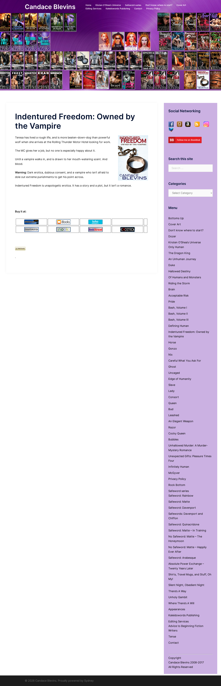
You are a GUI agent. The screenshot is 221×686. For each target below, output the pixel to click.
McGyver (174, 472)
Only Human (176, 247)
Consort (173, 397)
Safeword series (133, 5)
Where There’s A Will (181, 603)
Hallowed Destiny (179, 271)
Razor (172, 427)
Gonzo (172, 348)
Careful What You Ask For (184, 360)
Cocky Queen (177, 433)
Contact (138, 8)
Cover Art (181, 5)
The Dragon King (179, 253)
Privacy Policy (153, 8)
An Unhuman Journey (182, 259)
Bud (170, 409)
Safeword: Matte (179, 501)
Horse (172, 342)
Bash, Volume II (178, 313)
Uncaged (174, 372)
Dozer (172, 236)
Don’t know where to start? (159, 5)
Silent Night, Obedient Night (186, 585)
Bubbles (173, 439)
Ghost (172, 366)
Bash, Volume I (177, 307)
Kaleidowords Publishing (118, 8)
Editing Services (93, 8)
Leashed (173, 415)
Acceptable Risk (178, 295)
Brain (171, 289)
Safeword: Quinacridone (183, 524)
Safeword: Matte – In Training (187, 530)
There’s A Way (177, 591)
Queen (172, 403)
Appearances (176, 609)
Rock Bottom (176, 485)
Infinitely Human (178, 466)
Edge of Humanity (179, 378)
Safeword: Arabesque (182, 557)
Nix (170, 354)
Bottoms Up (176, 218)
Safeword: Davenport (182, 507)
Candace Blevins (50, 7)
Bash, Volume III (178, 319)
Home (88, 5)
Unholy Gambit (177, 597)
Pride (171, 301)
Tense (172, 636)
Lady (171, 390)
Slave (171, 384)
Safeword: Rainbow (180, 495)
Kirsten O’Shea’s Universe (108, 5)
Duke (171, 265)
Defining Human (178, 325)
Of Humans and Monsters (184, 277)
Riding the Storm (179, 283)
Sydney (89, 680)
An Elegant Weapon (180, 421)
